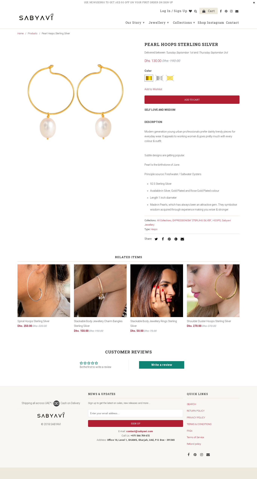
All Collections (164, 220)
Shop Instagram (211, 22)
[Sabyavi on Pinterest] (195, 454)
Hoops (154, 229)
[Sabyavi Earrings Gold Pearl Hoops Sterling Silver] (79, 102)
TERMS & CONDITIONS (199, 424)
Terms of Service (195, 437)
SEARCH (191, 404)
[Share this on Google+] (175, 239)
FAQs (189, 430)
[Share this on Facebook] (162, 239)
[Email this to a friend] (182, 239)
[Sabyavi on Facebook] (189, 454)
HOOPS (217, 220)
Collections (184, 22)
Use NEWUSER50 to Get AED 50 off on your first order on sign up (128, 2)
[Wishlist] (190, 11)
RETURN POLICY (196, 410)
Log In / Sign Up (173, 11)
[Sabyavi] (36, 16)
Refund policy (194, 443)
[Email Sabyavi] (208, 454)
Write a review (161, 365)
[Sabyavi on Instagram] (202, 454)
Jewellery (159, 22)
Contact (232, 22)
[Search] (196, 11)
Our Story (135, 22)
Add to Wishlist (153, 89)
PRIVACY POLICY (196, 417)
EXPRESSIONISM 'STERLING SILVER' (192, 220)
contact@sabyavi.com (139, 431)
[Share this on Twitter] (156, 239)
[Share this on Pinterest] (169, 239)
